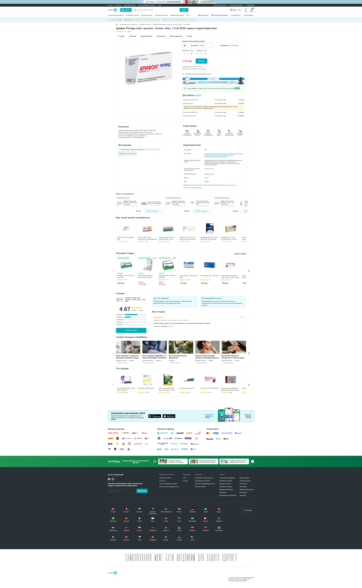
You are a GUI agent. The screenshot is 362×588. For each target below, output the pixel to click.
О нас (159, 5)
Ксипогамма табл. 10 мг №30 (209, 275)
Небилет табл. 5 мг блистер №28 (125, 238)
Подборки (224, 156)
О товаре (121, 36)
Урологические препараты (212, 156)
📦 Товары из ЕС (203, 15)
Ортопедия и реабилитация (227, 495)
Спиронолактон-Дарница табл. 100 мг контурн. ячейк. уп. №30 (230, 277)
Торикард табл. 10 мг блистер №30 (189, 276)
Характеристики (146, 36)
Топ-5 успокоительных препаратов (178, 357)
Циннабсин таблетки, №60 (146, 388)
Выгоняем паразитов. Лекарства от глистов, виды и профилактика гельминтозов (233, 357)
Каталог (110, 5)
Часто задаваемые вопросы (146, 5)
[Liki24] (112, 573)
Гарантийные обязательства (204, 478)
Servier (129, 31)
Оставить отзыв (131, 330)
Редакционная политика (202, 481)
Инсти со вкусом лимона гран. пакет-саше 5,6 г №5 (167, 389)
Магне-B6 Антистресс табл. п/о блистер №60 (154, 202)
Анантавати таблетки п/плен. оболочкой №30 (126, 389)
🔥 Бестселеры (248, 15)
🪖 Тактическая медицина (220, 15)
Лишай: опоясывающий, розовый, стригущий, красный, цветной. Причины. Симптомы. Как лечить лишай (207, 357)
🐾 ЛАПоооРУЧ (235, 15)
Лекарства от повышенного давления (221, 155)
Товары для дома (245, 481)
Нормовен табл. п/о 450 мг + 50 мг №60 (167, 276)
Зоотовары (243, 486)
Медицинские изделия (177, 15)
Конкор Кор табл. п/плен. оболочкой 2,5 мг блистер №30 (187, 238)
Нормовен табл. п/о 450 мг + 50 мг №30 (126, 276)
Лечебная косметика (161, 15)
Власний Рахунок (220, 5)
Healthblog (251, 5)
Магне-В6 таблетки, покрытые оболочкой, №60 (203, 202)
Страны (185, 481)
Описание (132, 36)
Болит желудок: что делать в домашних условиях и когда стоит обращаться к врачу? (127, 357)
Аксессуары (243, 492)
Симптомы (243, 495)
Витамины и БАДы (147, 15)
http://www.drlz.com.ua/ (230, 185)
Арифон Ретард (145, 24)
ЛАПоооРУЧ (243, 483)
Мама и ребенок (245, 478)
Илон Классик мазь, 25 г (187, 388)
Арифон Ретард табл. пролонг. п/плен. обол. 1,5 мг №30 (130, 202)
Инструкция (161, 36)
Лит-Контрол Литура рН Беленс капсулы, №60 (145, 276)
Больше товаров (240, 254)
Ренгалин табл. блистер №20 (209, 388)
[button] (198, 45)
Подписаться (142, 491)
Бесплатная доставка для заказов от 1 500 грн (180, 19)
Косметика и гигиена (132, 15)
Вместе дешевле (176, 36)
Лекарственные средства (116, 15)
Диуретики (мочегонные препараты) (215, 153)
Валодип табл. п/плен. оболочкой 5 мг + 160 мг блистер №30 (228, 238)
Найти (184, 10)
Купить (201, 61)
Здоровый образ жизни (247, 489)
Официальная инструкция (127, 153)
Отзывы (189, 36)
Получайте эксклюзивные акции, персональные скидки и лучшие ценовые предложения (125, 485)
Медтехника (223, 492)
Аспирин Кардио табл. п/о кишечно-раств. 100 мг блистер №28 (167, 238)
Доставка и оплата (130, 5)
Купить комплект (153, 211)
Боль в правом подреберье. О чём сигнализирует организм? (154, 357)
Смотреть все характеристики (192, 187)
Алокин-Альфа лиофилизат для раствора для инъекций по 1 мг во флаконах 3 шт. (230, 389)
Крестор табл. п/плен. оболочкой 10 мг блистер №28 (147, 238)
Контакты (118, 5)
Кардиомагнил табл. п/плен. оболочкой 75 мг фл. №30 (209, 238)
